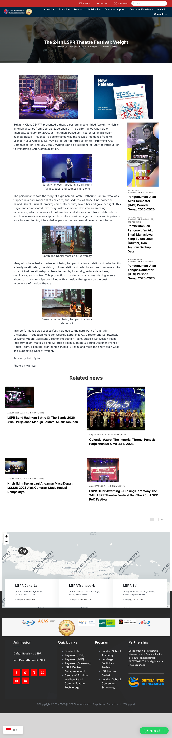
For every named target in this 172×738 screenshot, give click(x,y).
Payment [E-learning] (78, 663)
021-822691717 (83, 599)
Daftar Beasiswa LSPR (27, 653)
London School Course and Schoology (111, 683)
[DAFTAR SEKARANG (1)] (18, 9)
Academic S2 (147, 219)
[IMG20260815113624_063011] (19, 388)
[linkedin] (25, 680)
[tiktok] (25, 672)
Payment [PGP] (74, 659)
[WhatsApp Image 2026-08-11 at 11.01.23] (103, 459)
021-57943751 (29, 599)
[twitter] (34, 672)
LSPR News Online (108, 46)
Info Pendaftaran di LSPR (29, 660)
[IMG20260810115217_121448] (16, 459)
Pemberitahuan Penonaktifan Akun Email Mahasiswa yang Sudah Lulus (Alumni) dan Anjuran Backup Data (141, 238)
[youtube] (16, 680)
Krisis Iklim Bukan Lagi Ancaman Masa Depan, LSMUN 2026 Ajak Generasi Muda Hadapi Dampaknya (40, 488)
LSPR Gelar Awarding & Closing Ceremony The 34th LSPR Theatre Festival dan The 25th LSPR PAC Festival (123, 495)
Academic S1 (134, 192)
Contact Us (72, 651)
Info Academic (147, 192)
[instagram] (42, 672)
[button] (25, 551)
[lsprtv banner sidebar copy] (143, 124)
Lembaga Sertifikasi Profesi (108, 663)
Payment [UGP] (74, 655)
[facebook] (16, 672)
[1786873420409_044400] (116, 388)
